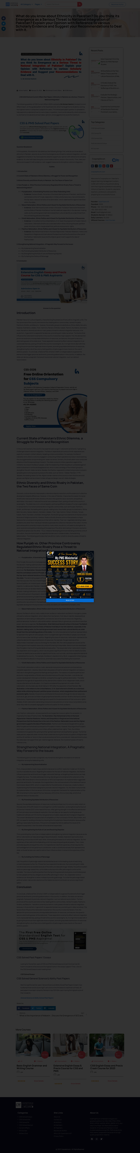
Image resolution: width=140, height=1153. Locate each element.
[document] (70, 576)
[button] (48, 553)
